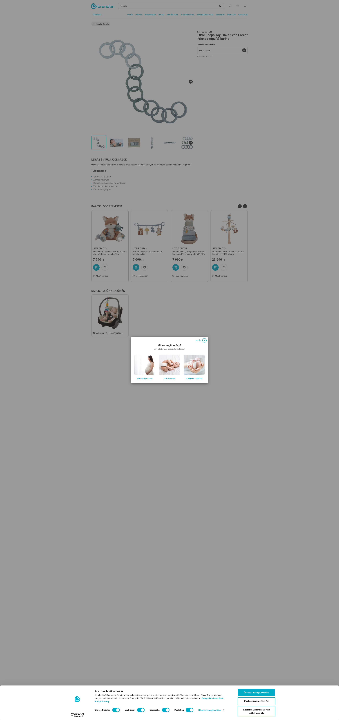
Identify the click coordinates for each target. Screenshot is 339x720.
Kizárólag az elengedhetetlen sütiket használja (256, 711)
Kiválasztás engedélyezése (256, 701)
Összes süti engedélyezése (256, 692)
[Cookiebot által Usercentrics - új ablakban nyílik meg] (77, 715)
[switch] (141, 710)
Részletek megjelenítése (209, 710)
